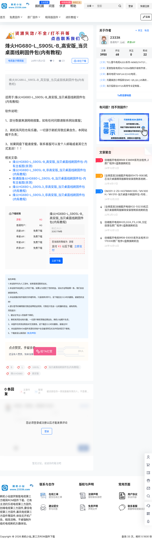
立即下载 (56, 260)
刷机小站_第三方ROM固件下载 (38, 536)
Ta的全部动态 (124, 95)
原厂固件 (32, 17)
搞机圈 (39, 4)
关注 (140, 30)
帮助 (73, 4)
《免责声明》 (31, 333)
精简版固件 (51, 17)
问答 (52, 6)
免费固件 (15, 17)
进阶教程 (71, 17)
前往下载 (81, 61)
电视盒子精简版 (16, 60)
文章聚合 (105, 152)
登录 (130, 6)
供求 (62, 4)
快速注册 (144, 6)
